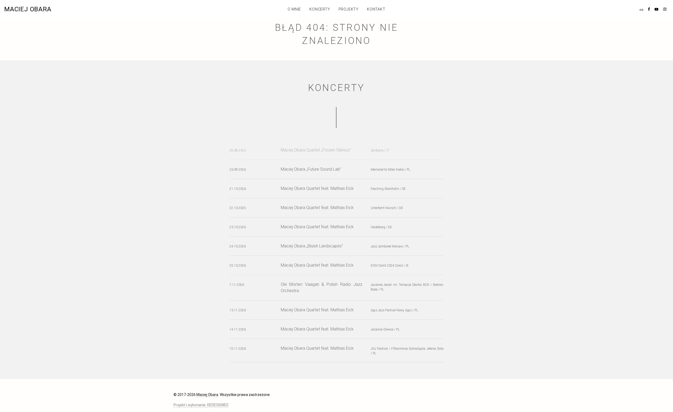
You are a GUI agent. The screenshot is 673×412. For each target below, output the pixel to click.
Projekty (349, 9)
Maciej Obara (28, 9)
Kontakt (376, 9)
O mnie (294, 9)
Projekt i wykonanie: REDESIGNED (201, 405)
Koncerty (319, 9)
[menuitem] (642, 9)
